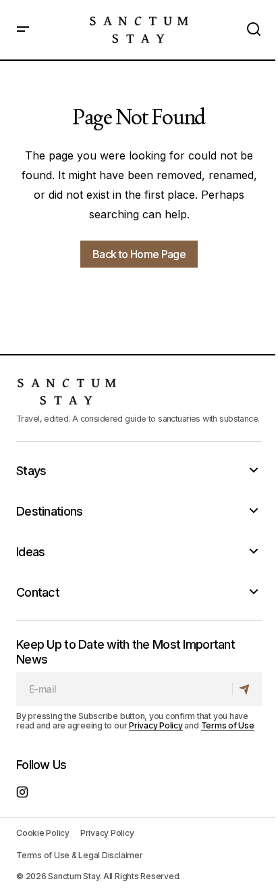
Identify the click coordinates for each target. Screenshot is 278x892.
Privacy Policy (156, 725)
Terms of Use (227, 725)
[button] (23, 29)
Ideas (30, 552)
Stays (31, 471)
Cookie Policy (43, 833)
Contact (37, 592)
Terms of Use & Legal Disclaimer (79, 855)
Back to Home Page (139, 254)
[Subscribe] (246, 689)
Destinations (49, 511)
